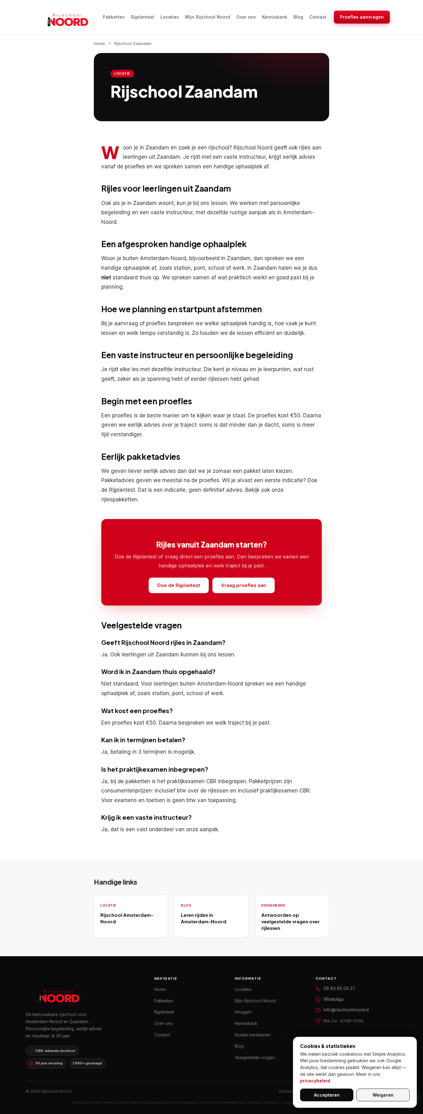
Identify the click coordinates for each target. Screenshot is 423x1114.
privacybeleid (315, 1080)
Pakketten (114, 17)
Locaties (169, 17)
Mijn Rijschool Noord (207, 17)
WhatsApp (334, 999)
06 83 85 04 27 (339, 988)
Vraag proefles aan (243, 585)
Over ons (246, 17)
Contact (317, 17)
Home (99, 43)
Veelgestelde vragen (255, 1057)
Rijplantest (142, 17)
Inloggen (243, 1012)
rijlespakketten (119, 499)
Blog (298, 17)
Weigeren (383, 1095)
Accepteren (327, 1095)
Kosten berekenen (253, 1034)
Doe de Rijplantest (178, 585)
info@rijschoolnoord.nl (346, 1009)
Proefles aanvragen (362, 17)
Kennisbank (274, 17)
